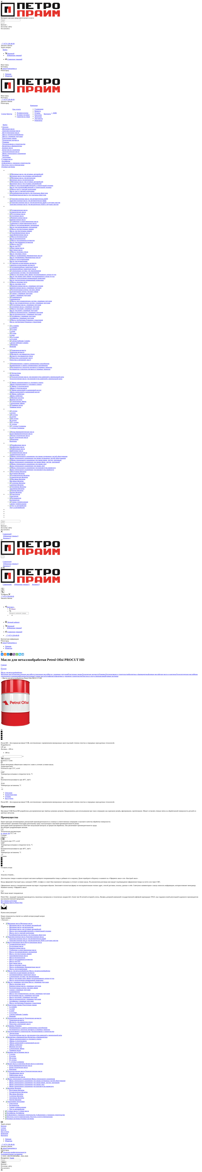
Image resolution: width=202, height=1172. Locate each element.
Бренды (3, 1130)
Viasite (12, 1158)
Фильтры (22, 676)
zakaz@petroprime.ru (9, 68)
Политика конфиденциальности (14, 1152)
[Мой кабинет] (2, 559)
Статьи (3, 1128)
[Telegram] (22, 654)
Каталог (4, 1126)
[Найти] (2, 22)
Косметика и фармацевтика (138, 674)
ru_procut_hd (5, 833)
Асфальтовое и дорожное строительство (67, 676)
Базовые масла (153, 674)
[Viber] (14, 654)
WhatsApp (8, 76)
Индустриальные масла (39, 674)
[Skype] (20, 654)
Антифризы (49, 676)
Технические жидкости (90, 674)
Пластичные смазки (75, 674)
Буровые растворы (111, 676)
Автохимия (30, 676)
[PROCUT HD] (15, 726)
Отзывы (8, 796)
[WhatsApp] (17, 654)
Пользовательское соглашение (12, 1154)
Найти (3, 1162)
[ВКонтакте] (2, 654)
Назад (13, 609)
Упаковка (102, 674)
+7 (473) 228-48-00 (8, 44)
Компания (4, 1133)
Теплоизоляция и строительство (117, 674)
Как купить (9, 798)
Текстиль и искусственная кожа (93, 676)
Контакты (4, 1135)
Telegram (8, 74)
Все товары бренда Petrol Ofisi (11, 903)
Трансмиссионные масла (22, 674)
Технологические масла (184, 674)
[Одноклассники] (5, 654)
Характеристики (11, 795)
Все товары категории (9, 901)
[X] (11, 654)
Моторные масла (7, 674)
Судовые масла (39, 676)
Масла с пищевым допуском (58, 674)
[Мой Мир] (8, 654)
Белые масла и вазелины (167, 674)
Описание (8, 793)
